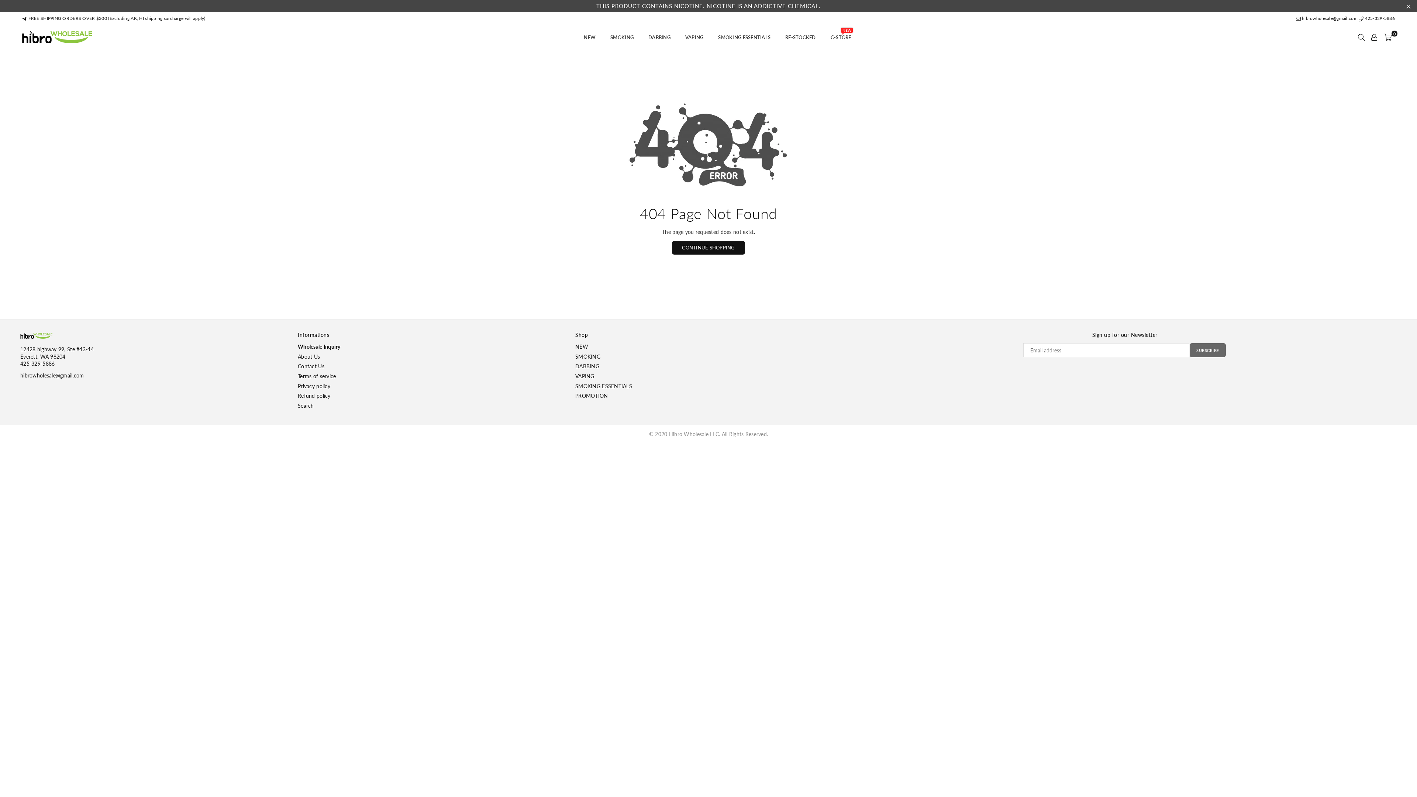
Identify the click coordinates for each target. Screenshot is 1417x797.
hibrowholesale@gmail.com (1330, 18)
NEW (590, 37)
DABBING (659, 37)
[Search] (1361, 37)
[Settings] (1374, 37)
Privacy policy (314, 386)
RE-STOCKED (800, 37)
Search (306, 406)
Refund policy (314, 396)
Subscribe (1207, 350)
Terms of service (317, 376)
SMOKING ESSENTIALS (744, 37)
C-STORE (841, 35)
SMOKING (622, 37)
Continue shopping (708, 248)
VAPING (694, 37)
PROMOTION (591, 396)
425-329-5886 (1379, 18)
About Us (309, 356)
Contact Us (311, 366)
